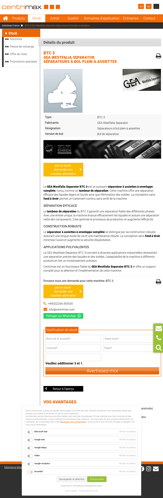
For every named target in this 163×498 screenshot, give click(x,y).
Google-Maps (40, 447)
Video (37, 455)
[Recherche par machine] (159, 347)
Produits (18, 18)
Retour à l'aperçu (63, 388)
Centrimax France (10, 25)
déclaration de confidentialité (73, 422)
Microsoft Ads (40, 431)
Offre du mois (18, 54)
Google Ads (39, 439)
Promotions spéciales (23, 61)
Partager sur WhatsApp (61, 316)
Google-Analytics (42, 463)
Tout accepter (97, 479)
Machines (16, 39)
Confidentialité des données (88, 491)
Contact (149, 18)
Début (5, 18)
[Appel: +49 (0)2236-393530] (158, 338)
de (141, 6)
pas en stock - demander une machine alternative (63, 169)
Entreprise (130, 18)
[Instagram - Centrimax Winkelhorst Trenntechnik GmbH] (148, 468)
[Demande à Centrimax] (159, 328)
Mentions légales (14, 467)
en (148, 6)
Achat (54, 18)
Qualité (73, 18)
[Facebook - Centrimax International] (141, 468)
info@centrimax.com (62, 309)
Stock (36, 18)
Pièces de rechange (22, 46)
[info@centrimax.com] (156, 468)
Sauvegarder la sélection (71, 479)
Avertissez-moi (102, 371)
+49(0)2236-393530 (60, 303)
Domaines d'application (101, 18)
